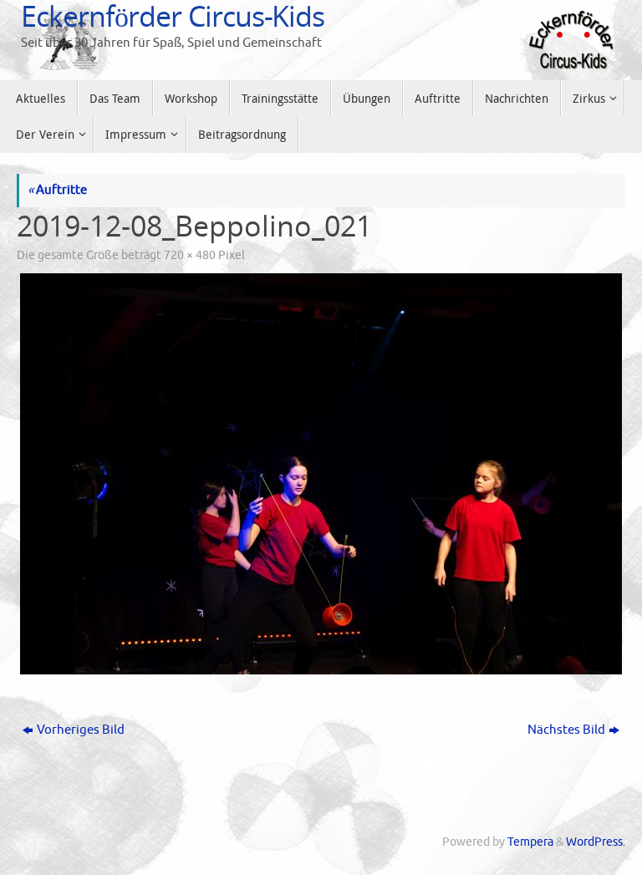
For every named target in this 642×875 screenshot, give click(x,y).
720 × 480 (190, 255)
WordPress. (595, 842)
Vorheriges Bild (81, 730)
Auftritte (57, 190)
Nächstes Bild (566, 730)
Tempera (530, 842)
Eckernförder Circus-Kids (172, 16)
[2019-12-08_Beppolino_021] (321, 473)
